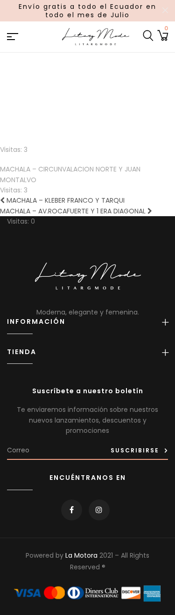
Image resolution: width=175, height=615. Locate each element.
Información (36, 322)
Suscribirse (135, 450)
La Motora (81, 555)
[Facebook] (71, 509)
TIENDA (21, 352)
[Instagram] (99, 509)
